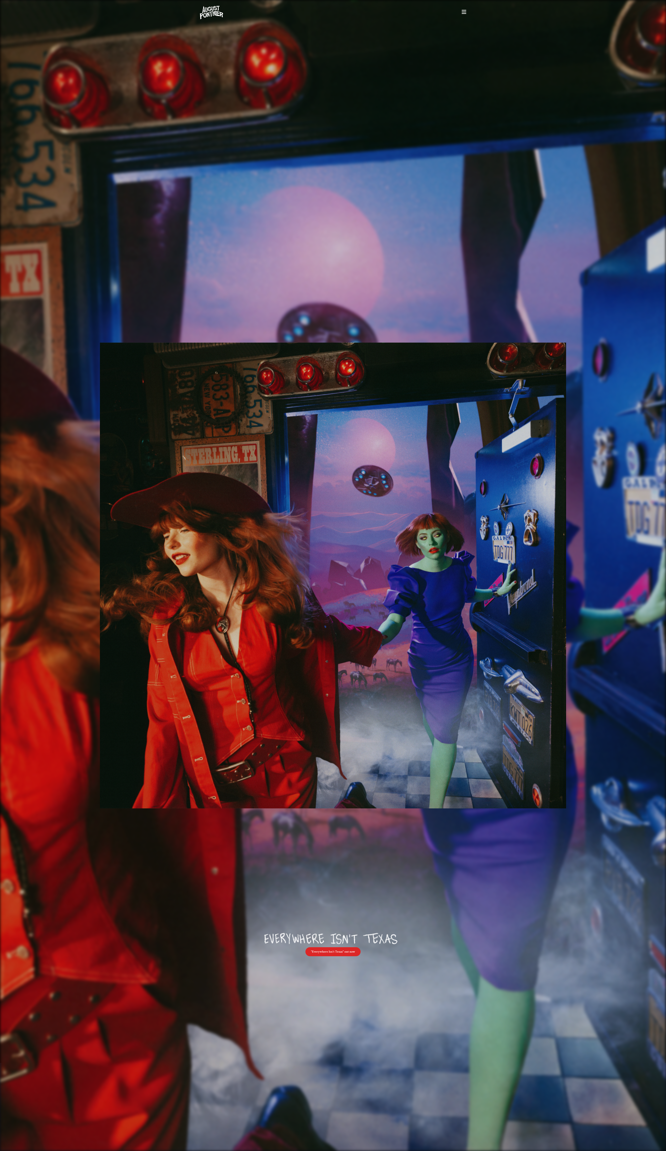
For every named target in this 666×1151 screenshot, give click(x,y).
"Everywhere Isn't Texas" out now (333, 952)
